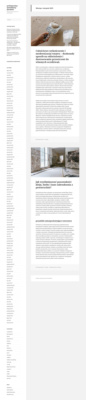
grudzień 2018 (10, 241)
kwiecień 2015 (10, 322)
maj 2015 (9, 320)
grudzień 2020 (10, 206)
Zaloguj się (9, 387)
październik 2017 (10, 264)
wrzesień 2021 (10, 185)
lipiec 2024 (9, 119)
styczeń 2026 (9, 84)
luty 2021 (9, 201)
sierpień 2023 (10, 140)
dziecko (8, 341)
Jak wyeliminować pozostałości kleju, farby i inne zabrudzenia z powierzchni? (54, 184)
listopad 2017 (10, 262)
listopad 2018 (10, 243)
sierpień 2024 (10, 117)
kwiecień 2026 (10, 77)
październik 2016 (10, 285)
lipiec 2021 (9, 189)
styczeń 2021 (9, 203)
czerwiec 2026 (10, 73)
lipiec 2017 (9, 269)
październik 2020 (10, 208)
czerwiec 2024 (10, 122)
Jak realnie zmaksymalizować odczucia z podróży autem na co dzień (14, 49)
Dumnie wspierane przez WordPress (44, 278)
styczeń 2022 (9, 175)
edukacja (9, 343)
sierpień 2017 (10, 266)
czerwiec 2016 (10, 294)
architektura (9, 331)
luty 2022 (9, 173)
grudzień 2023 (10, 136)
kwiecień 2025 (10, 101)
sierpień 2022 (10, 159)
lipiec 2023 (9, 143)
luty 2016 (9, 301)
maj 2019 (9, 234)
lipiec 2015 (9, 318)
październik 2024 (10, 112)
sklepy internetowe (11, 366)
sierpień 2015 (10, 315)
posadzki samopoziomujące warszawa (54, 220)
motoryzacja (9, 350)
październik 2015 (10, 311)
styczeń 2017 (9, 283)
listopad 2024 (10, 110)
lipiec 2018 (9, 248)
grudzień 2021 (10, 178)
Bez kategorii (10, 334)
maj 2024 (9, 124)
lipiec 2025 (9, 94)
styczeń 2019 (9, 238)
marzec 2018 (9, 255)
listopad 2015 (10, 308)
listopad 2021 (10, 180)
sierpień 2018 (10, 245)
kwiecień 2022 (10, 168)
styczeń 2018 (9, 259)
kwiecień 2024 (10, 126)
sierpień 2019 (10, 229)
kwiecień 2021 (10, 196)
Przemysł (9, 355)
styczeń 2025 (9, 105)
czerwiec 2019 (10, 231)
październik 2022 (10, 157)
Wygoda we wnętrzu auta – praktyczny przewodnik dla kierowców (13, 54)
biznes (8, 336)
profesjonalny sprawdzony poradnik (12, 8)
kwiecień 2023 (10, 147)
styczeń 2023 (9, 152)
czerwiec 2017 (10, 271)
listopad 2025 (10, 89)
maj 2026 (9, 75)
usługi (8, 373)
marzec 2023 (9, 150)
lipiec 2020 (9, 215)
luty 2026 (9, 82)
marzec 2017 (9, 278)
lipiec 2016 (9, 292)
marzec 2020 (9, 222)
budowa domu (53, 267)
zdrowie (8, 378)
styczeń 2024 (9, 133)
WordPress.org (10, 394)
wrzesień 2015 (10, 313)
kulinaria (9, 348)
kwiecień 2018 (10, 252)
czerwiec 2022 (10, 164)
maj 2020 (9, 217)
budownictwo (10, 338)
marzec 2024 (9, 129)
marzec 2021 (9, 199)
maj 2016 (9, 297)
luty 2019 (9, 236)
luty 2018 (9, 257)
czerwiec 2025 (10, 96)
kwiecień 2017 (10, 276)
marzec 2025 (9, 103)
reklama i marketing (11, 359)
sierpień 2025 (10, 91)
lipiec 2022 (9, 161)
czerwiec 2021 (10, 192)
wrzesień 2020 (10, 210)
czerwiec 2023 (10, 145)
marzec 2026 (9, 80)
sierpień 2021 (10, 187)
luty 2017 (9, 280)
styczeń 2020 (9, 224)
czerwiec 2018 (10, 250)
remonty (59, 267)
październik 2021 (10, 182)
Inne (8, 345)
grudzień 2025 (10, 87)
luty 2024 (9, 131)
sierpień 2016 (10, 290)
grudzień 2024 (10, 108)
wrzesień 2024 (10, 115)
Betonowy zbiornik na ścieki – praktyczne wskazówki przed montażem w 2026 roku (13, 31)
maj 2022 (9, 166)
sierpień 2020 (10, 213)
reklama (9, 357)
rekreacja (9, 362)
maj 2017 (9, 273)
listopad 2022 (10, 154)
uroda (8, 371)
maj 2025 (9, 98)
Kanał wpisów (10, 389)
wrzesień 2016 (10, 287)
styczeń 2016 (9, 304)
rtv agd (8, 364)
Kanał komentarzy (11, 392)
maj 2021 (9, 194)
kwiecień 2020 (10, 220)
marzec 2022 (9, 171)
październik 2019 (10, 227)
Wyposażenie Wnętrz (11, 376)
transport (9, 369)
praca (8, 352)
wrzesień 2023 (10, 138)
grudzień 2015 (10, 306)
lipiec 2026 (9, 70)
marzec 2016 (9, 299)
